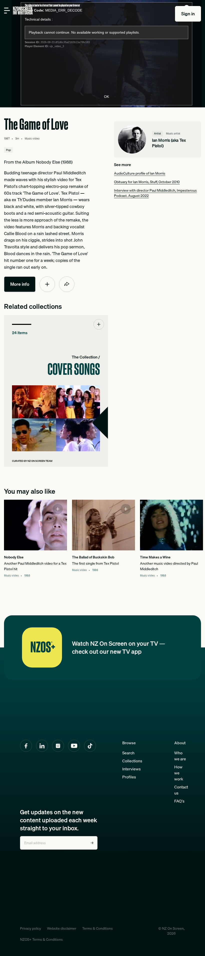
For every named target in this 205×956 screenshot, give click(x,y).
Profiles (129, 777)
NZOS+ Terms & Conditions (41, 939)
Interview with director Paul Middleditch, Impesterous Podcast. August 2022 (155, 193)
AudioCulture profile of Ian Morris (139, 173)
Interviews (131, 769)
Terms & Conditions (97, 928)
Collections (132, 761)
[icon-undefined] (47, 284)
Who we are (180, 756)
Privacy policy (30, 928)
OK (106, 97)
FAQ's (179, 801)
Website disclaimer (61, 928)
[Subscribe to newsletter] (92, 843)
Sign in (188, 13)
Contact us (181, 790)
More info (19, 284)
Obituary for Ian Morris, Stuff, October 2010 (147, 182)
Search (128, 753)
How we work (178, 773)
